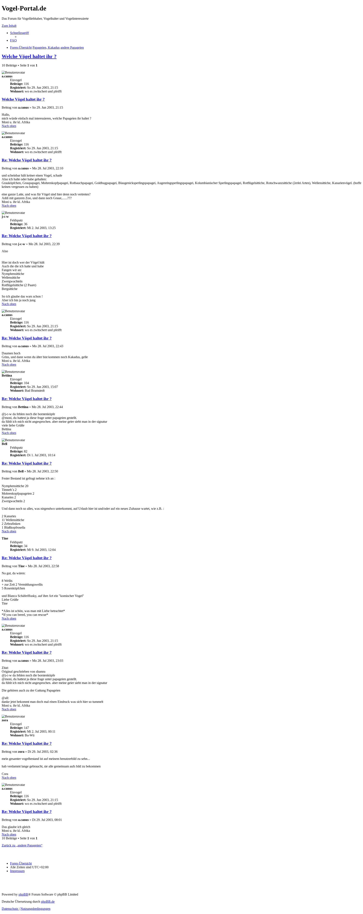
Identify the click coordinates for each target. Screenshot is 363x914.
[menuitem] (13, 40)
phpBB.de (48, 901)
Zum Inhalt (9, 25)
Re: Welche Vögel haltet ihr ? (27, 160)
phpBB (23, 894)
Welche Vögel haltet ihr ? (29, 56)
